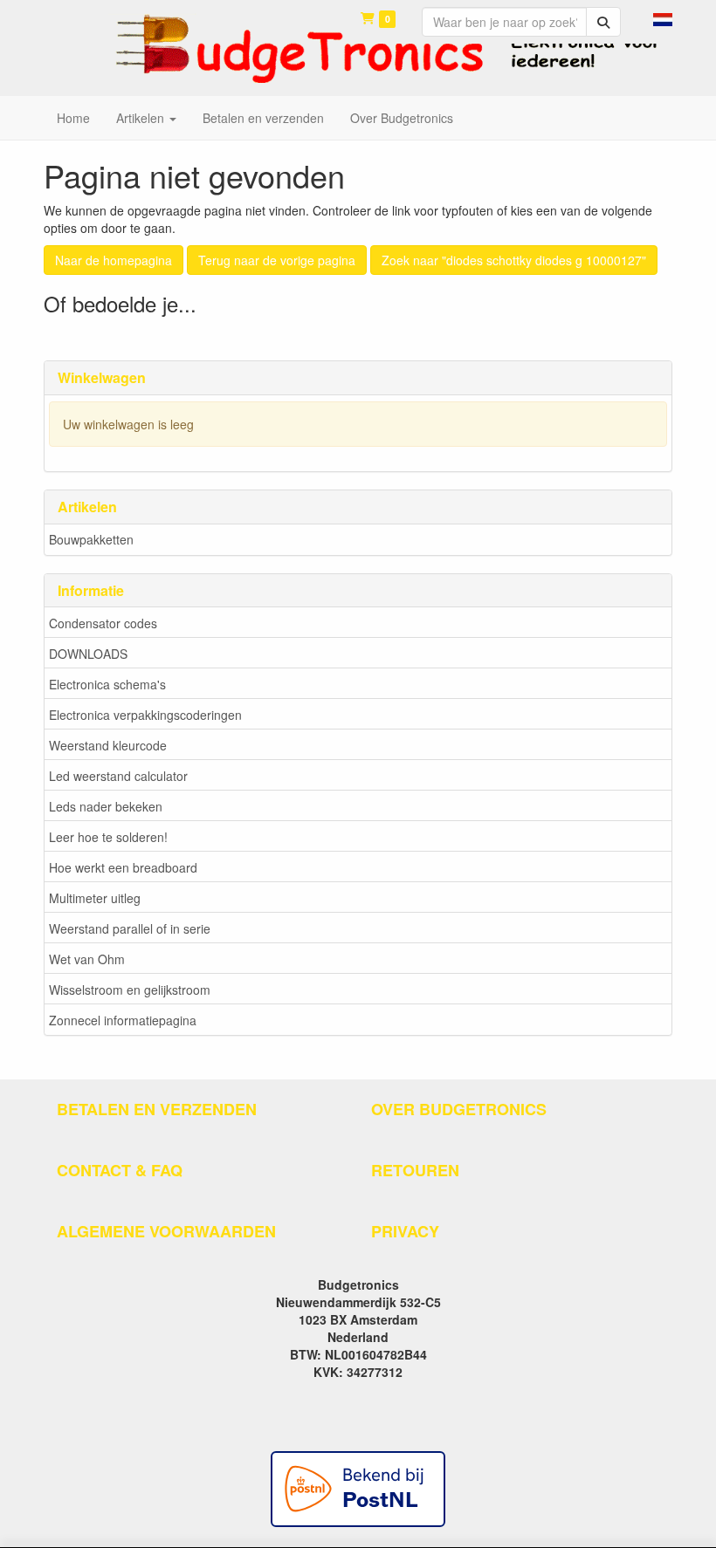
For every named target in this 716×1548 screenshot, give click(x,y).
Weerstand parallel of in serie (129, 928)
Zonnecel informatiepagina (122, 1020)
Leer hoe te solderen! (108, 837)
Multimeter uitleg (95, 898)
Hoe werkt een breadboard (123, 867)
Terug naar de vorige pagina (276, 260)
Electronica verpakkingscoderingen (145, 714)
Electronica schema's (107, 684)
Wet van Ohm (87, 959)
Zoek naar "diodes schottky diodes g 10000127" (514, 260)
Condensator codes (103, 623)
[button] (662, 17)
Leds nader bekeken (105, 806)
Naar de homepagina (113, 260)
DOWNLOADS (88, 653)
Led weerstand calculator (118, 775)
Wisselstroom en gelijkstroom (129, 989)
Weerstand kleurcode (108, 745)
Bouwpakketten (91, 539)
